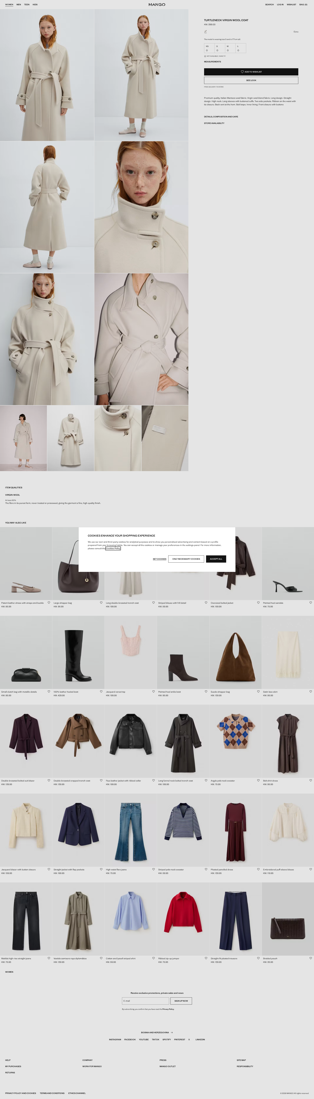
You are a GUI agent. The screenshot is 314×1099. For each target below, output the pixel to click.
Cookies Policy (113, 548)
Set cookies (159, 559)
